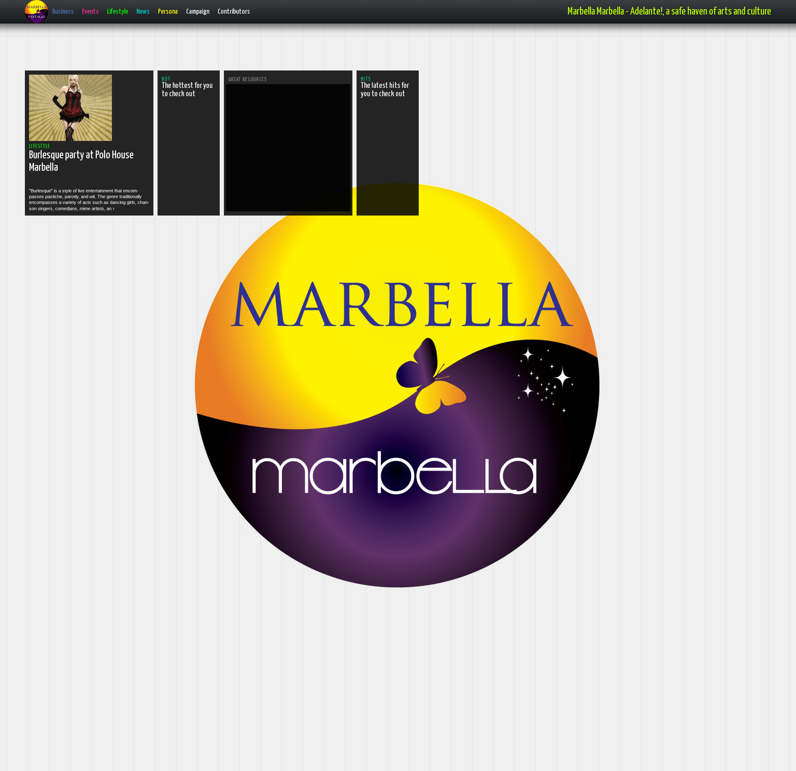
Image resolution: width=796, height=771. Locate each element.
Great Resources (247, 79)
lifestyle (40, 146)
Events (90, 11)
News (143, 11)
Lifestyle (117, 11)
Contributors (234, 11)
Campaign (197, 11)
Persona (168, 11)
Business (63, 11)
